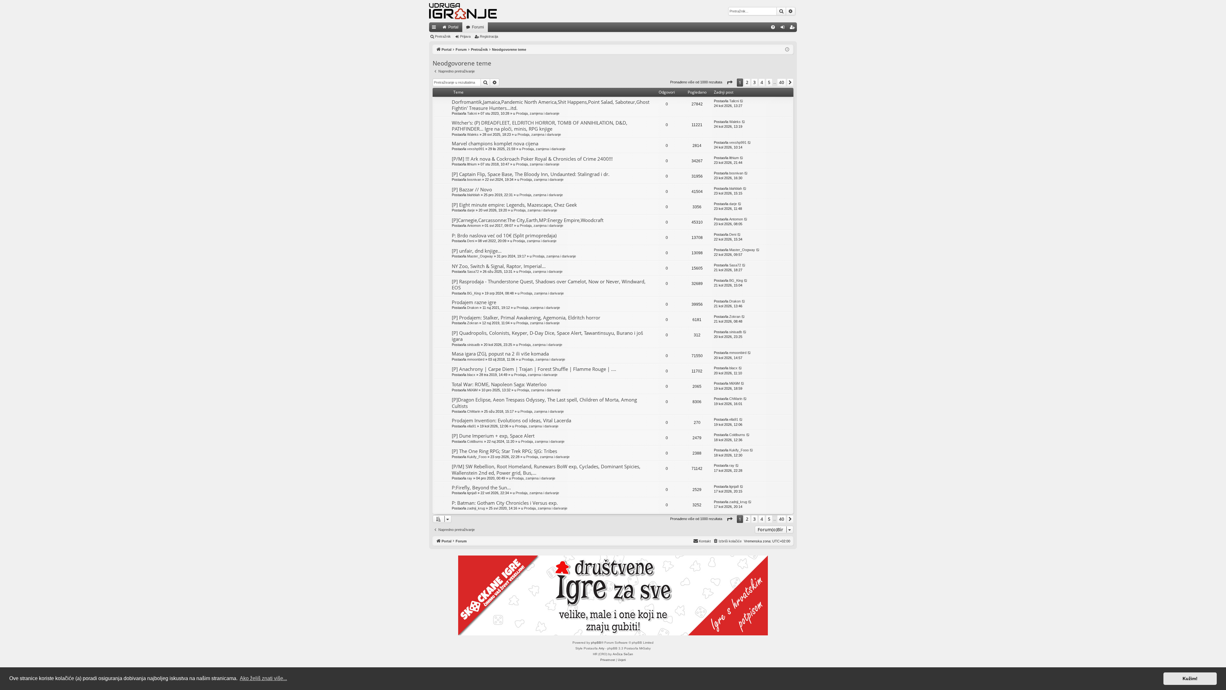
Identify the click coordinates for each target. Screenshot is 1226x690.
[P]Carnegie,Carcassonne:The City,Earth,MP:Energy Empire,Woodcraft (527, 220)
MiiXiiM (472, 390)
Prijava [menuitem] (784, 28)
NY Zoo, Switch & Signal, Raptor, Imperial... (499, 266)
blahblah (473, 195)
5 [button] (769, 82)
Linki (435, 28)
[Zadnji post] (742, 101)
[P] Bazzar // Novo (472, 189)
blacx (471, 375)
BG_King (474, 293)
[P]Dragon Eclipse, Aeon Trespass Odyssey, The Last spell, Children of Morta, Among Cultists (544, 402)
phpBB (596, 642)
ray (469, 478)
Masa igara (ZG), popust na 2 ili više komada (500, 353)
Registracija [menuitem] (793, 28)
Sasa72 (473, 271)
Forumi (478, 27)
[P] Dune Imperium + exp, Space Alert (493, 436)
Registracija (489, 36)
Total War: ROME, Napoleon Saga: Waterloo (499, 384)
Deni (470, 241)
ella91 (471, 426)
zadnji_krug (476, 508)
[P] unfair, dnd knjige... (477, 251)
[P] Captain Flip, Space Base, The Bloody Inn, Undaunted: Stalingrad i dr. (530, 174)
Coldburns (475, 441)
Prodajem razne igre (474, 302)
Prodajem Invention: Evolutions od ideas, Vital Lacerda (511, 420)
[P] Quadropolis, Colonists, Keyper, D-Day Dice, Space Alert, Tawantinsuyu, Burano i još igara (547, 336)
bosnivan (474, 179)
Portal (453, 27)
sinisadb (473, 345)
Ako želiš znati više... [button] (263, 678)
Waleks (473, 134)
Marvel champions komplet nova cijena (495, 143)
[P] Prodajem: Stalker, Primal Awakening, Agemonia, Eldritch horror (526, 317)
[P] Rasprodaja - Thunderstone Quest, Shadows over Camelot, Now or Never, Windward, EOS (549, 284)
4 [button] (762, 82)
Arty (601, 648)
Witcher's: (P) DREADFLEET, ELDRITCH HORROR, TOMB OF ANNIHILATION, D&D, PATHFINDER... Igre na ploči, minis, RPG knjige (539, 125)
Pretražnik (443, 36)
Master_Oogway (480, 256)
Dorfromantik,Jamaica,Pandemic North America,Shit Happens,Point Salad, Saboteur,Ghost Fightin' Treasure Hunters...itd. (550, 105)
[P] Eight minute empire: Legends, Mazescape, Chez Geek (514, 205)
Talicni (472, 113)
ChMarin (473, 411)
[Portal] (463, 11)
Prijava (465, 36)
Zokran (472, 323)
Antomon (474, 225)
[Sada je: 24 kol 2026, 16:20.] (787, 49)
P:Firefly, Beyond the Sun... (481, 487)
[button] (729, 82)
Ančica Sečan (623, 654)
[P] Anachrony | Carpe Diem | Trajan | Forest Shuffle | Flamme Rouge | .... (534, 369)
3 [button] (754, 82)
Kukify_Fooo (477, 457)
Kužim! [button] (1190, 678)
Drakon (473, 308)
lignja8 (472, 493)
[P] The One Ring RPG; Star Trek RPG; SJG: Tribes (504, 451)
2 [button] (747, 82)
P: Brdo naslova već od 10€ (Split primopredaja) (504, 235)
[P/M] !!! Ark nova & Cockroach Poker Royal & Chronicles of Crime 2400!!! (532, 159)
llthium (472, 164)
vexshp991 (475, 149)
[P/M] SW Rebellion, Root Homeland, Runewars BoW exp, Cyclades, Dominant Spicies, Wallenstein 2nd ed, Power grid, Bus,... (546, 469)
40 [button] (781, 82)
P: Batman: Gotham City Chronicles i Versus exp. (505, 503)
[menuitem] (773, 27)
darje (471, 210)
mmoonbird (475, 359)
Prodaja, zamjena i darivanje (537, 113)
